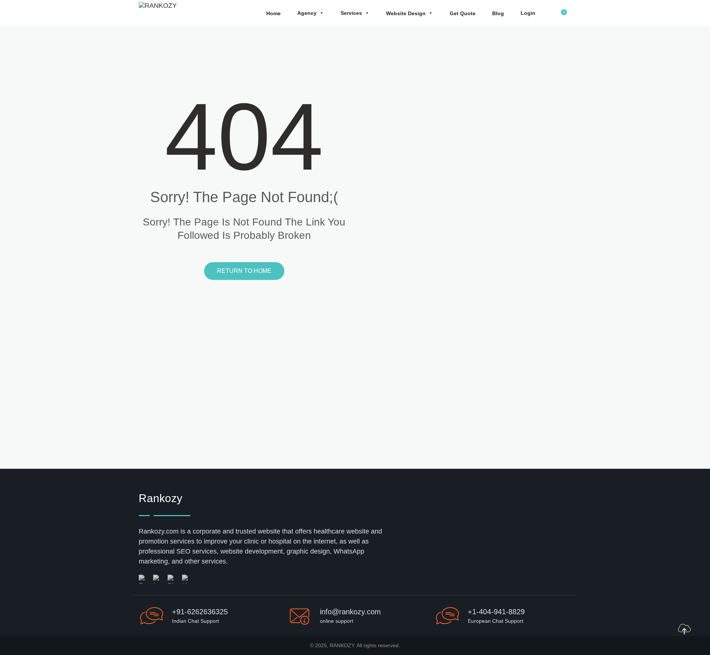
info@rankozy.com (350, 612)
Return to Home (244, 271)
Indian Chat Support (195, 621)
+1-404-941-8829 (496, 612)
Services (351, 13)
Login (528, 13)
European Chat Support (495, 621)
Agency (307, 13)
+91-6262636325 (200, 612)
